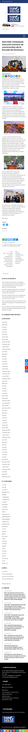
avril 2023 (4, 420)
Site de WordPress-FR (7, 579)
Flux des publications (7, 574)
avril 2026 (4, 332)
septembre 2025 (6, 349)
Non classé (5, 536)
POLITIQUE (4, 541)
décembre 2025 (6, 342)
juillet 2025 (4, 354)
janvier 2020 (5, 459)
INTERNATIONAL (5, 524)
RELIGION (4, 546)
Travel (3, 561)
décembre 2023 (6, 400)
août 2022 (4, 440)
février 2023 (5, 425)
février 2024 (5, 395)
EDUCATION (5, 509)
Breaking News (5, 492)
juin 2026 (4, 327)
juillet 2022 (4, 442)
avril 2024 (4, 391)
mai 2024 (4, 388)
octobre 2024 (5, 376)
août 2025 (4, 351)
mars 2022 (4, 452)
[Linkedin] (16, 76)
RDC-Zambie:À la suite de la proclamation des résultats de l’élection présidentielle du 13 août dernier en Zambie (14, 308)
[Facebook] (6, 76)
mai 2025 (4, 359)
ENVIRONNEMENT (6, 519)
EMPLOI (3, 512)
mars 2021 (4, 454)
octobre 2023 (5, 405)
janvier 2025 (5, 369)
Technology (5, 558)
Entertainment (5, 514)
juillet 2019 (4, 474)
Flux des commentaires (8, 576)
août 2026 (4, 322)
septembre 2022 (6, 437)
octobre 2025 (5, 346)
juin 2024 (4, 386)
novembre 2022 (6, 432)
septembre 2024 (6, 378)
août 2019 (4, 471)
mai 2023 (4, 418)
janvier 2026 (5, 339)
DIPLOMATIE (5, 504)
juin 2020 (4, 457)
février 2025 (5, 366)
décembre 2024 (6, 371)
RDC (19, 246)
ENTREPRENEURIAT (6, 516)
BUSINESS (4, 494)
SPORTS (4, 556)
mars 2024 (4, 393)
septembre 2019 (6, 469)
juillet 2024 (4, 383)
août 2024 (4, 381)
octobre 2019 (5, 467)
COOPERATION (5, 499)
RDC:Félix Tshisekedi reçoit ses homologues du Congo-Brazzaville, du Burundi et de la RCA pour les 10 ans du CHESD (13, 297)
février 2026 (5, 337)
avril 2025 (4, 361)
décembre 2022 (6, 430)
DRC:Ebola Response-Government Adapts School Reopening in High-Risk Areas (13, 647)
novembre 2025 (6, 344)
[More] (19, 76)
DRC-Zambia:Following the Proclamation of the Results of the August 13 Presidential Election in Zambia (14, 302)
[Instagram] (8, 76)
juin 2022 (4, 445)
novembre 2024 (6, 373)
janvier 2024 (5, 398)
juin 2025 (4, 356)
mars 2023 (4, 422)
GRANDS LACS (5, 521)
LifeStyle (4, 531)
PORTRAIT (4, 543)
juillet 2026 (4, 324)
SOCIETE (12, 242)
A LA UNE (9, 242)
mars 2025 (4, 364)
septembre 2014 (6, 476)
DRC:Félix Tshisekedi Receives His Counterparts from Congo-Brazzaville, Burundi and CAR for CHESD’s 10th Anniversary (14, 291)
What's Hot (5, 563)
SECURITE (4, 551)
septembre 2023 (6, 408)
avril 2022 (4, 449)
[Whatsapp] (3, 76)
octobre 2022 (5, 435)
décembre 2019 (6, 462)
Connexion (4, 571)
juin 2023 (4, 415)
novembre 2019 (6, 464)
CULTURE (4, 502)
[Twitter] (14, 76)
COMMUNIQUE (5, 497)
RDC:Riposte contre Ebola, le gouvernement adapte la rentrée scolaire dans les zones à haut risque (15, 657)
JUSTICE (4, 529)
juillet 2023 (4, 413)
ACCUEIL (4, 487)
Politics (4, 539)
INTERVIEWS (5, 526)
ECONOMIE (4, 507)
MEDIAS (4, 534)
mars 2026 (4, 334)
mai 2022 (4, 447)
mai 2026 (4, 329)
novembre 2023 (6, 403)
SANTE (3, 548)
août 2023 (4, 410)
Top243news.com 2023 (18, 727)
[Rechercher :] (14, 29)
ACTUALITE (4, 489)
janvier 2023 (5, 427)
